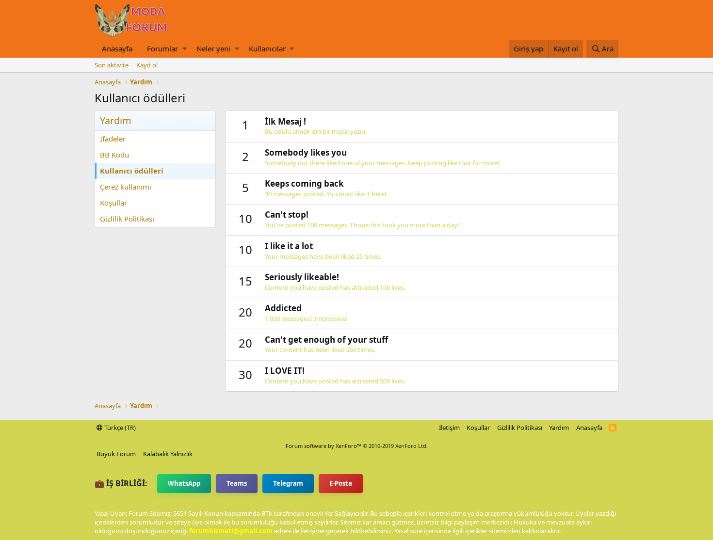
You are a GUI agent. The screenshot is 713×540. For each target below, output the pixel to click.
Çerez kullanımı (125, 186)
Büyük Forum (116, 453)
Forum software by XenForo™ (357, 445)
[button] (184, 49)
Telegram (288, 483)
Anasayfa (117, 48)
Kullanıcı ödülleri (131, 170)
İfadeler (113, 138)
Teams (237, 483)
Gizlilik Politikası (127, 218)
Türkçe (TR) (119, 427)
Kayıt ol (147, 65)
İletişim (449, 427)
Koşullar (113, 202)
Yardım (559, 427)
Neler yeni (213, 48)
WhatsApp (184, 483)
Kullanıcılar (267, 48)
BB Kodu (114, 154)
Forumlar (162, 48)
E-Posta (340, 483)
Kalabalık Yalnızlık (168, 453)
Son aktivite (112, 65)
